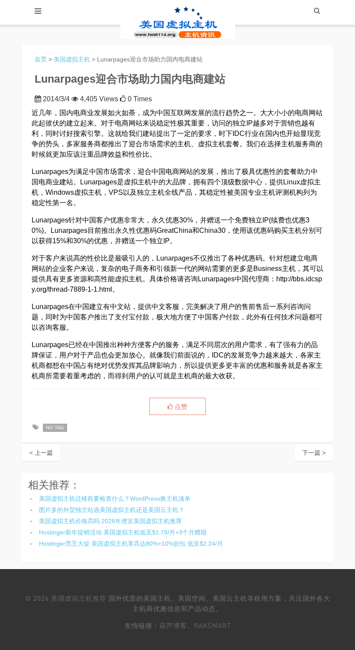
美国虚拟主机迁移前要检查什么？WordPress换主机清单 (114, 498)
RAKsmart (212, 625)
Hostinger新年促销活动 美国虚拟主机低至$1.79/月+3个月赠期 (123, 532)
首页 (41, 59)
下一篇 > (314, 452)
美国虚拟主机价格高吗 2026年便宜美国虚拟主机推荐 (110, 521)
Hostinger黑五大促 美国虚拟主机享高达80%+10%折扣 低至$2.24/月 (131, 543)
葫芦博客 (173, 625)
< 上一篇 (41, 452)
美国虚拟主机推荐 (78, 598)
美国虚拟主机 (72, 59)
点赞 (180, 406)
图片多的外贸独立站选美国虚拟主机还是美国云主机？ (111, 509)
